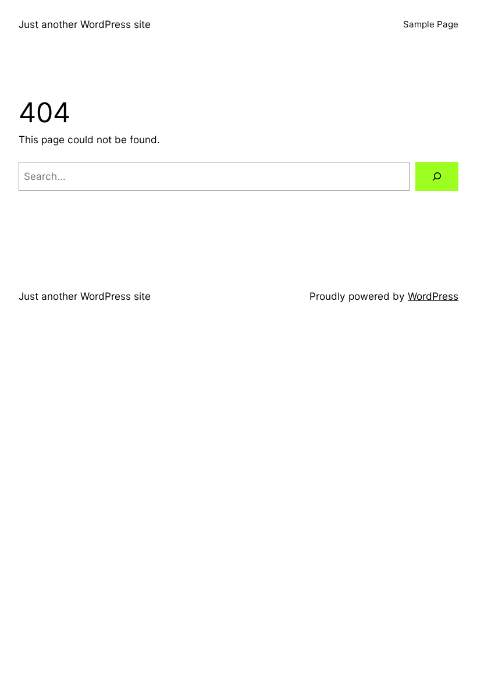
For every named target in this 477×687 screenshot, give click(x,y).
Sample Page (430, 24)
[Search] (436, 177)
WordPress (433, 296)
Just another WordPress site (85, 24)
